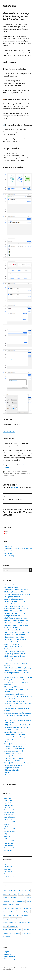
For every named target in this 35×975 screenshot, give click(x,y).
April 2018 (7, 824)
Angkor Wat (26, 890)
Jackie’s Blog (9, 6)
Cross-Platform (8, 905)
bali (15, 894)
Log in (6, 952)
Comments (9, 956)
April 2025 (7, 803)
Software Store (9, 551)
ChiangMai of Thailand (12, 770)
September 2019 (9, 817)
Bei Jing (21, 894)
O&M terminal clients (11, 627)
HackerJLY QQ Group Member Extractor (17, 713)
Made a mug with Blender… (13, 687)
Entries (8, 954)
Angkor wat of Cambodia (12, 644)
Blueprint (14, 897)
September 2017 (9, 831)
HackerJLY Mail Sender (12, 760)
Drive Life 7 (8, 661)
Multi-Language (13, 915)
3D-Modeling (7, 890)
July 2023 (7, 807)
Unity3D (17, 933)
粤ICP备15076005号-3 (8, 970)
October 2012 (8, 850)
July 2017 (7, 834)
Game (5, 912)
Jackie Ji (7, 471)
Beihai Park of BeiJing (11, 730)
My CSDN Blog (9, 556)
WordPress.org (9, 959)
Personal (7, 869)
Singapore (7, 772)
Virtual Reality (26, 933)
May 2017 (7, 836)
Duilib (18, 905)
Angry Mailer (7, 894)
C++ (28, 471)
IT (5, 864)
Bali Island (8, 649)
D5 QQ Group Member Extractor (15, 654)
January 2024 (8, 805)
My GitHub (8, 553)
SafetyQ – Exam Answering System (16, 680)
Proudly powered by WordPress (20, 968)
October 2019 (8, 815)
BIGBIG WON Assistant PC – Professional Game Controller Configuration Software (14, 613)
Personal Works (16, 919)
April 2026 (8, 800)
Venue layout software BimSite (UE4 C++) (18, 677)
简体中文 (7, 533)
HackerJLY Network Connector (14, 749)
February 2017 (9, 841)
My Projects (22, 471)
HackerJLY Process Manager (14, 758)
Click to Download (9, 431)
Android (17, 890)
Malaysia (7, 775)
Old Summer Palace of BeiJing (14, 737)
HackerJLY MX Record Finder (14, 751)
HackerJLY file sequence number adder (17, 763)
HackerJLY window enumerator (15, 744)
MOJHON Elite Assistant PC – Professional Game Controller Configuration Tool (14, 601)
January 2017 (8, 843)
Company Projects (8, 473)
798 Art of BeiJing (10, 739)
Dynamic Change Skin (10, 908)
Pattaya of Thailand (11, 642)
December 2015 (9, 848)
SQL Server (14, 926)
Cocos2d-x (6, 901)
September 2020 (9, 812)
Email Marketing (25, 908)
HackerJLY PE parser (11, 756)
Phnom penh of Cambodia (13, 646)
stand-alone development (12, 929)
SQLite (5, 926)
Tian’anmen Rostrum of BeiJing (15, 734)
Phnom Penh (8, 922)
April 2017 (7, 838)
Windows (23, 473)
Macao (6, 741)
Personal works (9, 871)
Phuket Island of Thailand (13, 765)
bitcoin (28, 894)
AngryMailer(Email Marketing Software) (18, 548)
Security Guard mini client (13, 630)
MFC (4, 915)
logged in (14, 487)
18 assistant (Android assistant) (15, 701)
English (6, 531)
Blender (6, 897)
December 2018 (9, 822)
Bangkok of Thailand (11, 768)
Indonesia (12, 912)
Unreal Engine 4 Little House (14, 694)
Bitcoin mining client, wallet (14, 651)
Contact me (8, 546)
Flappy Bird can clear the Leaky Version (18, 696)
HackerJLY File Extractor (12, 753)
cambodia (27, 897)
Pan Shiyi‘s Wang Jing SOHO (14, 732)
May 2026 (7, 798)
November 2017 (9, 829)
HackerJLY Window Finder (13, 746)
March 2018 (8, 826)
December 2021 (9, 810)
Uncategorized (9, 876)
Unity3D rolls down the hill (13, 699)
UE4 (11, 933)
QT (16, 922)
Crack (29, 901)
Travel (6, 874)
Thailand (26, 929)
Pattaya (6, 919)
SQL (29, 922)
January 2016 (8, 845)
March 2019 (8, 819)
